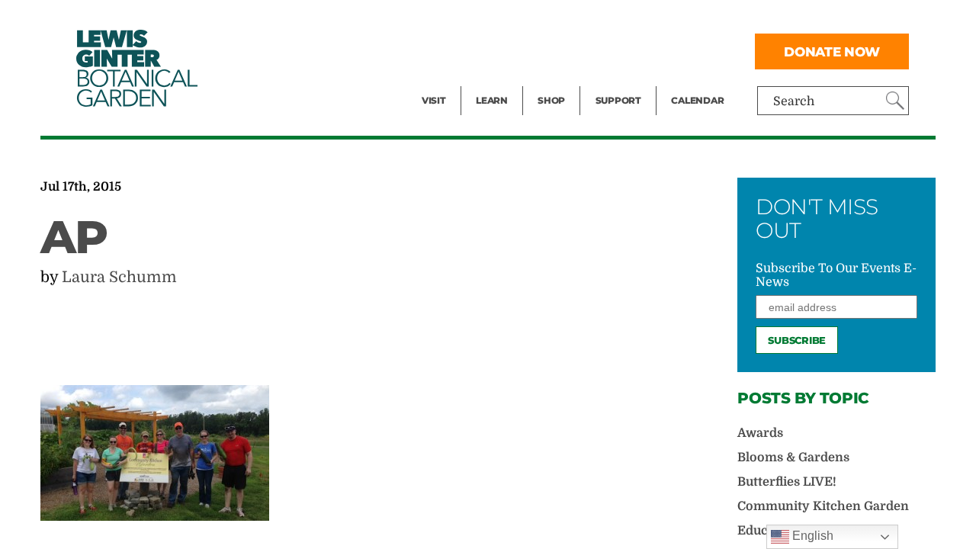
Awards (760, 433)
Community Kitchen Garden (823, 506)
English (811, 535)
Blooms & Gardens (793, 457)
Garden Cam (512, 50)
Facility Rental (464, 20)
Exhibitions (455, 81)
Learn (492, 100)
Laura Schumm (119, 277)
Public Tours (512, 20)
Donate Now (832, 51)
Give (608, 50)
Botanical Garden (135, 68)
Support (618, 100)
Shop (551, 100)
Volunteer (623, 81)
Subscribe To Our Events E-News (836, 275)
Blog (488, 81)
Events (441, 50)
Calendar (697, 100)
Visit (434, 100)
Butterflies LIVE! (786, 482)
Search (793, 101)
